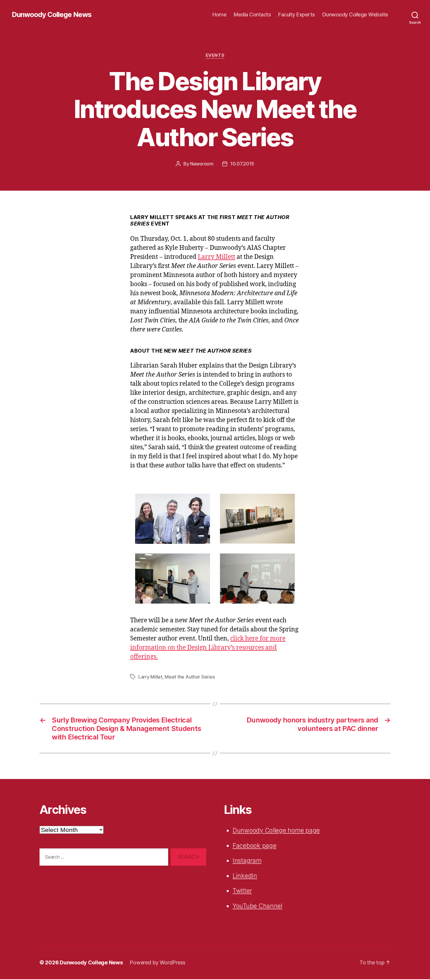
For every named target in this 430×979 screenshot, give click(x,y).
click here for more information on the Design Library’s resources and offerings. (207, 648)
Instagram (247, 860)
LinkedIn (245, 875)
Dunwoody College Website (355, 14)
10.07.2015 (242, 164)
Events (215, 55)
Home (219, 14)
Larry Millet (150, 677)
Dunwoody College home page (276, 830)
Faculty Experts (296, 14)
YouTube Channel (257, 906)
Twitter (242, 890)
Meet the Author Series (190, 677)
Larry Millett (216, 257)
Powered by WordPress (157, 962)
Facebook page (254, 845)
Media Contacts (252, 14)
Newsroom (202, 164)
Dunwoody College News (52, 14)
